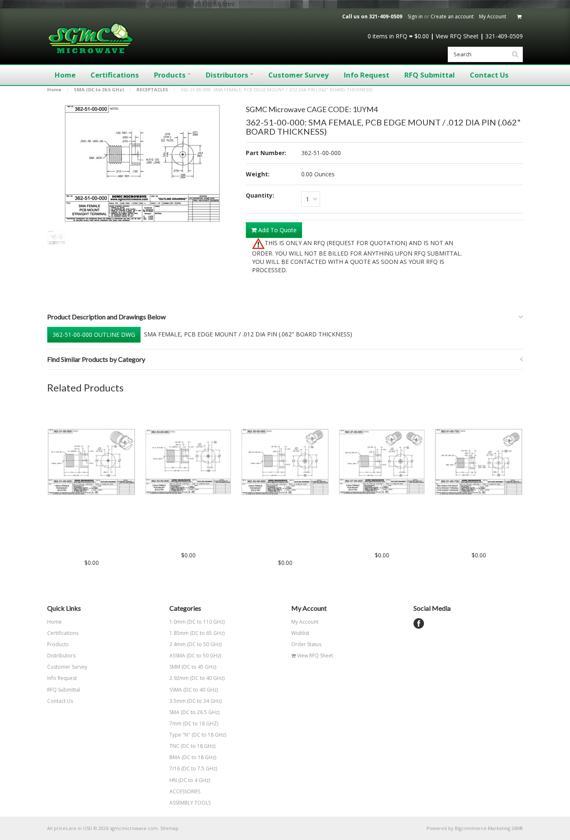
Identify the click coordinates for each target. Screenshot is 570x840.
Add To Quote (277, 230)
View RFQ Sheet (457, 36)
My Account (492, 16)
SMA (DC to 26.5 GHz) (99, 89)
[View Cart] (520, 17)
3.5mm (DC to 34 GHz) (195, 701)
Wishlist (300, 633)
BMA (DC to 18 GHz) (192, 757)
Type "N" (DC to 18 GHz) (197, 734)
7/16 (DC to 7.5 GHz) (193, 768)
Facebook (419, 623)
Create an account (452, 16)
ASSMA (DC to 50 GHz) (195, 655)
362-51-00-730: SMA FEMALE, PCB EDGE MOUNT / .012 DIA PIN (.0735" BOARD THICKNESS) (478, 538)
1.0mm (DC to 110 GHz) (196, 621)
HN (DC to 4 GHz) (189, 780)
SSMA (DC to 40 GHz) (193, 689)
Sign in (415, 16)
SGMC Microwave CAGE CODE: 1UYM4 (312, 109)
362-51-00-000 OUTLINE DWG (94, 335)
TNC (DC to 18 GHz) (192, 746)
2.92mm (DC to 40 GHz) (196, 678)
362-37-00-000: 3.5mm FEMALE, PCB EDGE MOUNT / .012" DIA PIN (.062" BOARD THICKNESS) (382, 538)
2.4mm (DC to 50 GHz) (195, 644)
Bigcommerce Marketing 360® (489, 828)
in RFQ (387, 36)
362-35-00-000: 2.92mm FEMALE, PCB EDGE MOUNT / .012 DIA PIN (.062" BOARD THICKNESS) (285, 542)
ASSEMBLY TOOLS (190, 802)
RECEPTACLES (152, 89)
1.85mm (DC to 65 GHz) (196, 633)
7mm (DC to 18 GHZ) (193, 723)
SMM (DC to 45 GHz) (192, 666)
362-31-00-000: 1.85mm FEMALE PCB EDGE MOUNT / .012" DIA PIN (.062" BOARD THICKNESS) (91, 542)
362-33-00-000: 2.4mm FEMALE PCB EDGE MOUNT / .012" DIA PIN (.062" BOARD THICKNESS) (188, 538)
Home (54, 89)
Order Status (306, 644)
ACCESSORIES (184, 791)
